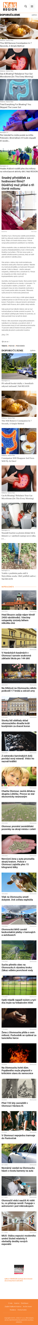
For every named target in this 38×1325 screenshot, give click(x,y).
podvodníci (20, 346)
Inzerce (16, 1303)
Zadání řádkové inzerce (13, 1306)
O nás (10, 1303)
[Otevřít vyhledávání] (26, 6)
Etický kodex (22, 1310)
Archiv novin (27, 1306)
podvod (12, 346)
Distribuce (24, 1303)
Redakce (13, 1310)
